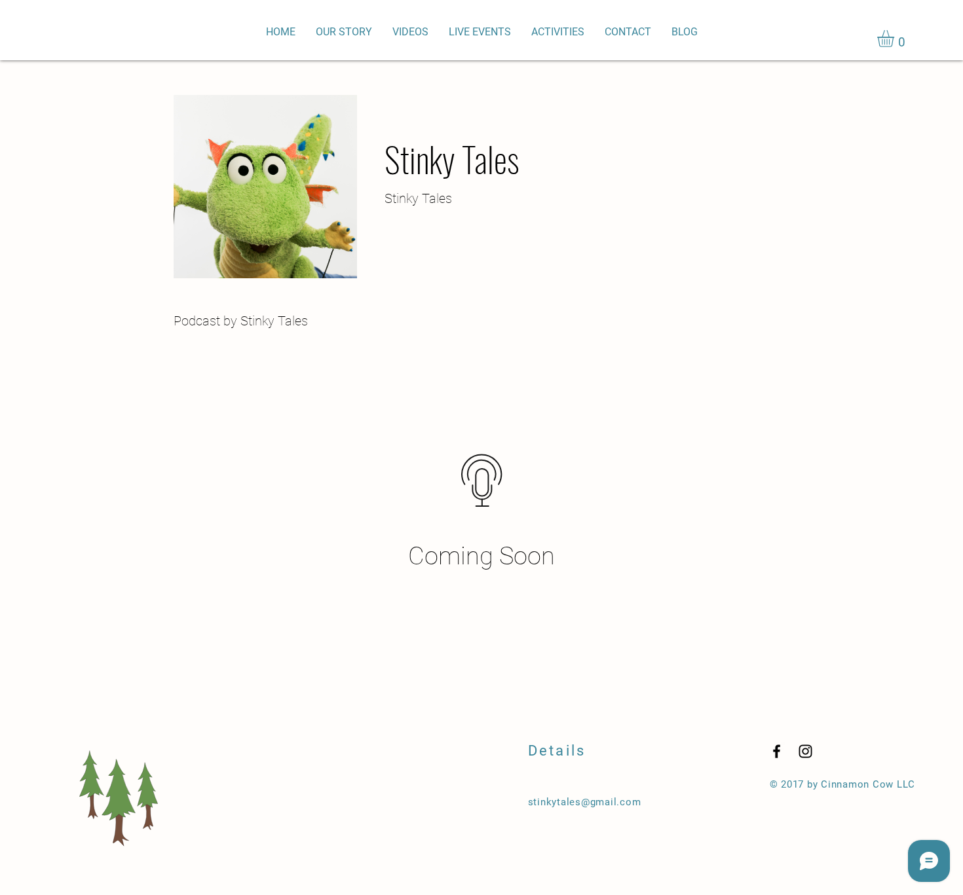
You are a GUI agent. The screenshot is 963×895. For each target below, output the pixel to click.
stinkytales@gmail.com (584, 802)
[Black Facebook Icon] (776, 751)
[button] (895, 38)
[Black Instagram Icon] (805, 751)
